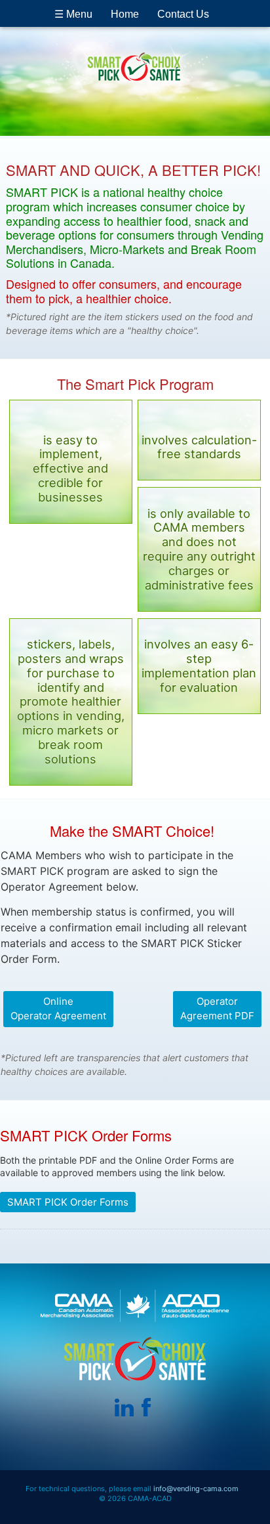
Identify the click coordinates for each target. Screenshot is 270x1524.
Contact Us (183, 14)
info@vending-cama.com (196, 1488)
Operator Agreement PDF (217, 1009)
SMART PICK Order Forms (67, 1202)
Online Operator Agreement (58, 1009)
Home (125, 14)
